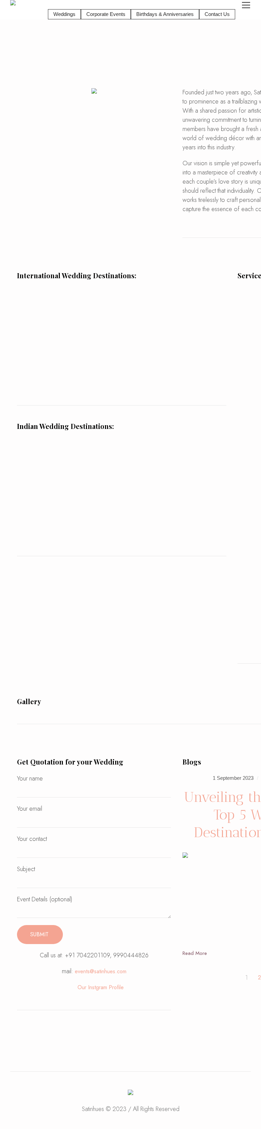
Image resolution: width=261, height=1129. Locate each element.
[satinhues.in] (130, 1093)
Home (120, 33)
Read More (194, 953)
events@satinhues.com (100, 971)
